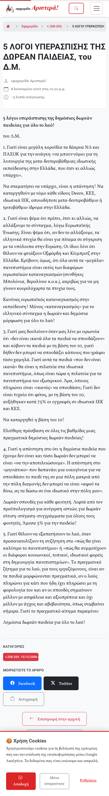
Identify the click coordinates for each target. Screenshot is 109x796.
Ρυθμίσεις (88, 780)
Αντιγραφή (27, 699)
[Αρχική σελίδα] (8, 26)
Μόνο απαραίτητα (54, 781)
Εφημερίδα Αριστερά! (37, 26)
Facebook (26, 684)
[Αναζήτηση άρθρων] (76, 8)
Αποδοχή (21, 784)
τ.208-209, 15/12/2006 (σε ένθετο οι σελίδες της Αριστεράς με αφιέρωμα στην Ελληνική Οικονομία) (22, 657)
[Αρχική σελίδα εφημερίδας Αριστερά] (33, 8)
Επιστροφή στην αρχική (58, 719)
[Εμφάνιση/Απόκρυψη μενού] (96, 8)
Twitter (65, 684)
